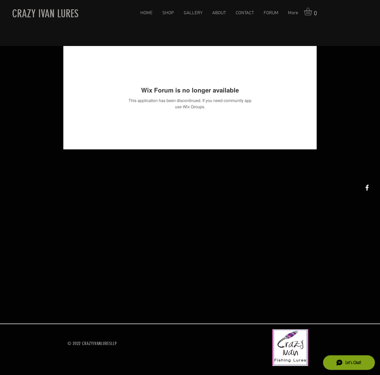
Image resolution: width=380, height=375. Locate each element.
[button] (312, 11)
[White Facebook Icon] (367, 188)
